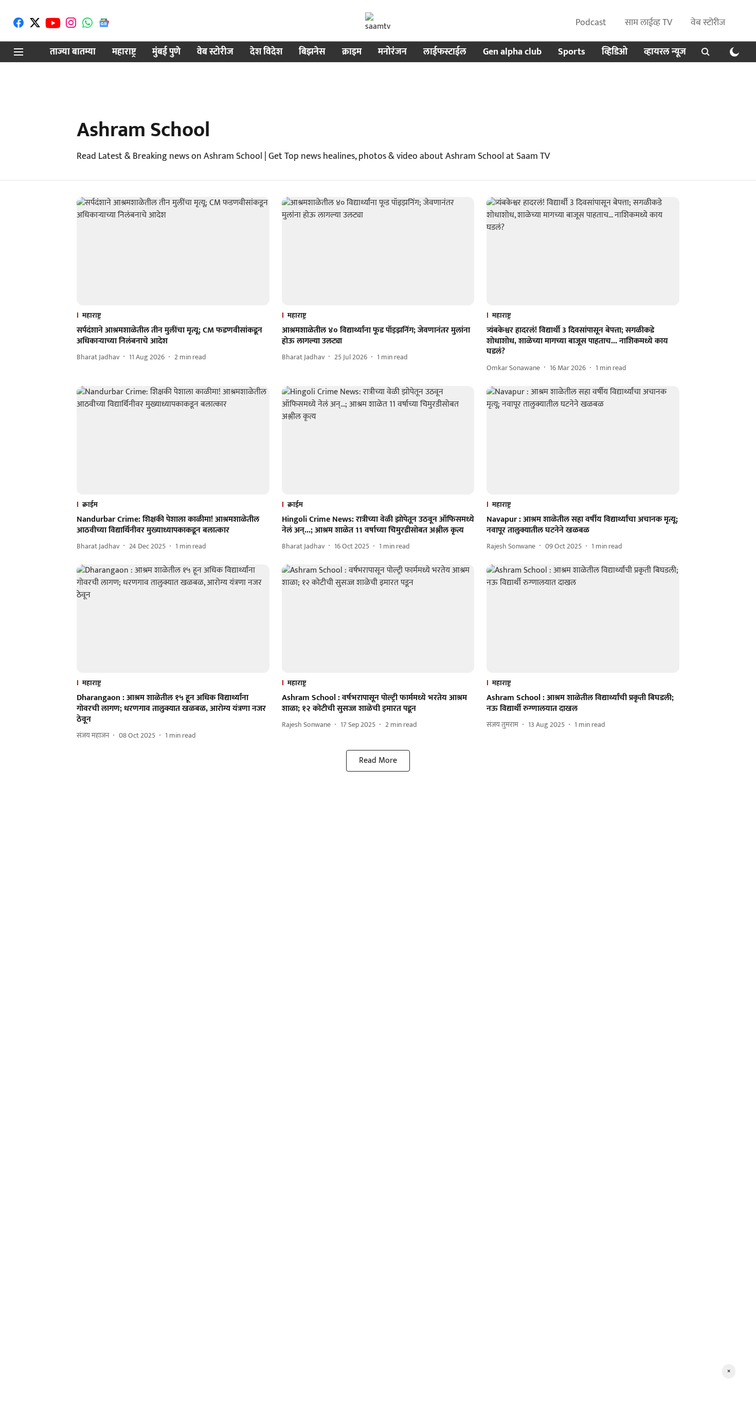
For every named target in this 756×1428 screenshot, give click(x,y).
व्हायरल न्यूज (665, 52)
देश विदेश (266, 52)
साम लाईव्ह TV (648, 22)
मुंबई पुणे (166, 52)
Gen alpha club (512, 52)
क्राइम (352, 52)
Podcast (590, 22)
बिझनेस (312, 52)
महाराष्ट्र (124, 52)
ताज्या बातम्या (73, 52)
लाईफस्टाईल (444, 52)
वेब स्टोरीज (708, 22)
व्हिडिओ (614, 52)
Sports (571, 52)
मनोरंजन (392, 52)
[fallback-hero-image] (173, 251)
